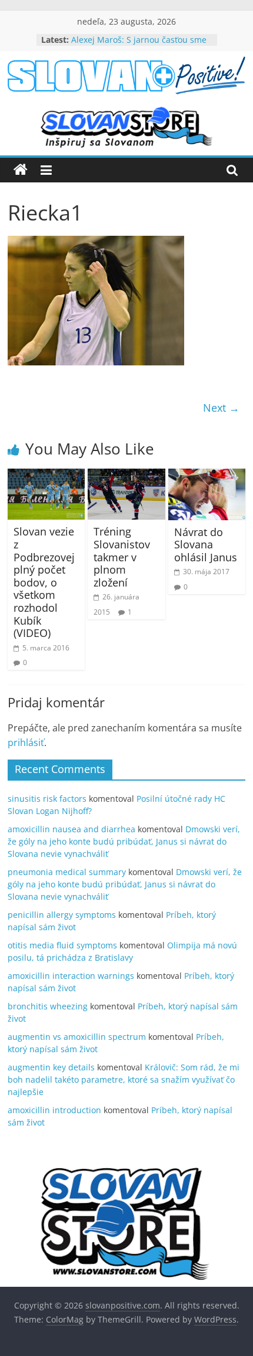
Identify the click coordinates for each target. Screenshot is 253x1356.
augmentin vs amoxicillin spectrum (77, 1036)
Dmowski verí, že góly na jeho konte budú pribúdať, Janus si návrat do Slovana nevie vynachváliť (124, 841)
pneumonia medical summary (67, 871)
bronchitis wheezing (48, 1006)
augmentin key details (51, 1067)
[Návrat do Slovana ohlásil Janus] (206, 475)
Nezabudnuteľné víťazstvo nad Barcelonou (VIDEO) (131, 35)
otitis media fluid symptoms (62, 945)
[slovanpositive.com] (21, 170)
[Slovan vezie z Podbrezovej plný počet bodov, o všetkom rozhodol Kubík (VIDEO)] (46, 475)
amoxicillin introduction (54, 1110)
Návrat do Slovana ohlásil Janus (205, 544)
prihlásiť (26, 742)
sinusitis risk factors (47, 798)
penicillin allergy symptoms (62, 914)
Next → (221, 408)
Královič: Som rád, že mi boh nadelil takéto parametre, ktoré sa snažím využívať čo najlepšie (123, 1079)
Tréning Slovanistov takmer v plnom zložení (122, 556)
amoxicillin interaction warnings (71, 975)
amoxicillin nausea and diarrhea (71, 829)
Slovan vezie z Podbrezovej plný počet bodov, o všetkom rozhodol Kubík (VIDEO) (44, 582)
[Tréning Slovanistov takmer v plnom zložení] (126, 475)
